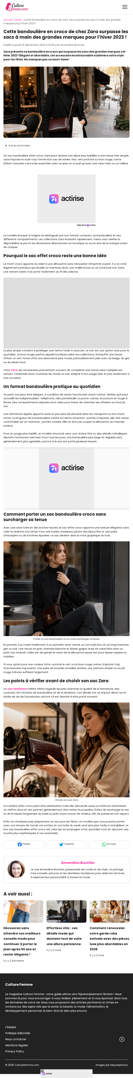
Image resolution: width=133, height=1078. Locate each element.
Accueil (7, 20)
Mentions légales (16, 1045)
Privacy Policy (14, 1051)
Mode (18, 20)
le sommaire (19, 145)
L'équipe (10, 1027)
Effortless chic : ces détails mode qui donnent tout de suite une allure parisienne (64, 936)
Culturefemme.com (26, 1065)
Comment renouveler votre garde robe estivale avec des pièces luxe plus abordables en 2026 (109, 939)
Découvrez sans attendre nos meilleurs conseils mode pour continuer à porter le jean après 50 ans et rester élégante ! (22, 941)
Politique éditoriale (17, 1033)
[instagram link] (121, 1039)
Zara (14, 370)
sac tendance (17, 689)
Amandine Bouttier (78, 862)
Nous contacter (15, 1039)
